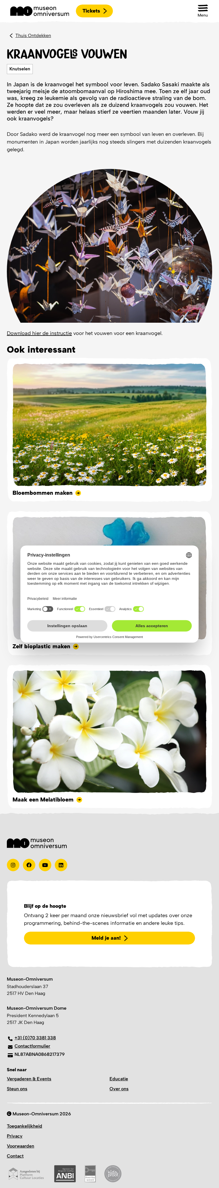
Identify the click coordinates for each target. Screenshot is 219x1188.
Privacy (15, 1136)
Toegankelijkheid (24, 1126)
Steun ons (17, 1088)
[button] (202, 11)
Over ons (119, 1088)
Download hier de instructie (39, 333)
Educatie (119, 1078)
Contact (15, 1156)
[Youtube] (45, 865)
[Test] (29, 865)
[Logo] (39, 11)
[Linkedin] (61, 865)
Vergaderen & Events (29, 1078)
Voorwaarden (20, 1146)
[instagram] (13, 865)
